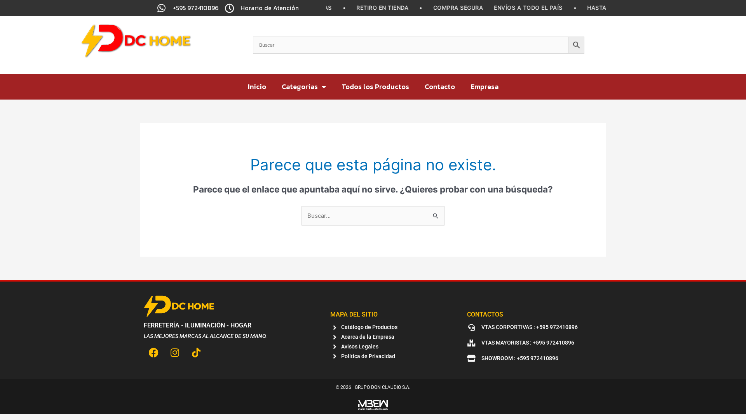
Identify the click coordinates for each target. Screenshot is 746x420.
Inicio (257, 86)
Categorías (300, 86)
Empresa (484, 86)
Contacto (440, 86)
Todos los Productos (375, 86)
